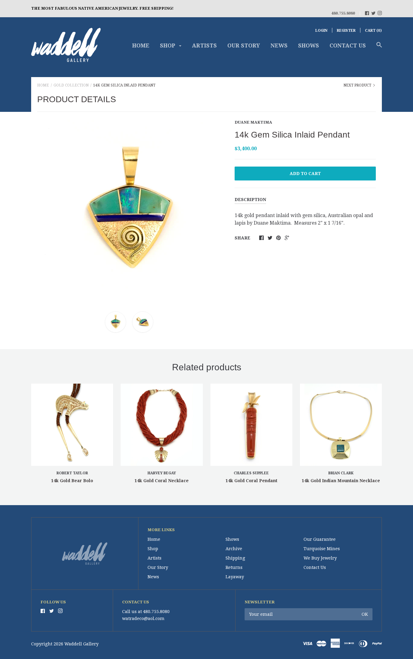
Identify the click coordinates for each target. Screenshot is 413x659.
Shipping (235, 558)
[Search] (379, 47)
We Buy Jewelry (320, 558)
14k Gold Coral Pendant (251, 480)
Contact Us (348, 45)
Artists (204, 45)
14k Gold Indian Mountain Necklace (341, 480)
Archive (234, 548)
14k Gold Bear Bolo (72, 480)
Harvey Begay (162, 473)
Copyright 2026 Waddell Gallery (65, 643)
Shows (308, 45)
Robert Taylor (72, 473)
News (279, 45)
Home (140, 45)
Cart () (373, 30)
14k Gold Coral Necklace (162, 480)
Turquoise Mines (322, 548)
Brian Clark (340, 473)
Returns (234, 567)
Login (321, 30)
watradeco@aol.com (143, 618)
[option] (129, 210)
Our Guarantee (320, 539)
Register (346, 30)
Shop (168, 45)
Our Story (243, 45)
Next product (357, 85)
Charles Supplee (251, 473)
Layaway (235, 576)
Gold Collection (71, 85)
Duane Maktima (253, 122)
